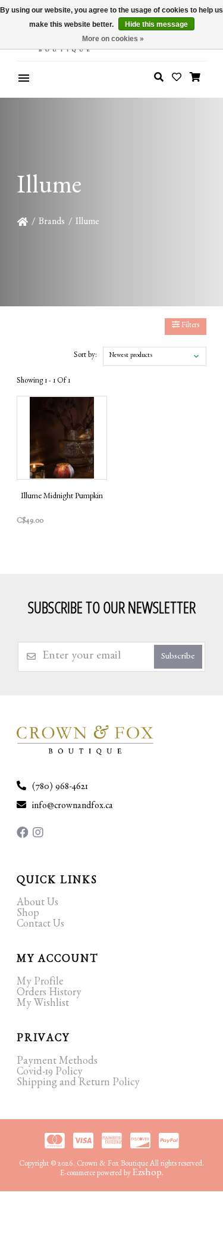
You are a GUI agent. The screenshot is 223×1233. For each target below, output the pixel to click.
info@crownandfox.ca (72, 807)
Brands (52, 223)
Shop (28, 914)
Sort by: (85, 356)
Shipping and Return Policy (78, 1084)
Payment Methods (57, 1062)
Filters (189, 326)
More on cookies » (113, 39)
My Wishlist (43, 1004)
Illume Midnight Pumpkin (62, 497)
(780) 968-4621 (60, 788)
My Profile (40, 983)
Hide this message (156, 24)
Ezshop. (148, 1174)
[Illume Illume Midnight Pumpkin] (61, 437)
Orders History (49, 994)
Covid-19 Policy (50, 1073)
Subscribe (178, 657)
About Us (37, 904)
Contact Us (40, 925)
